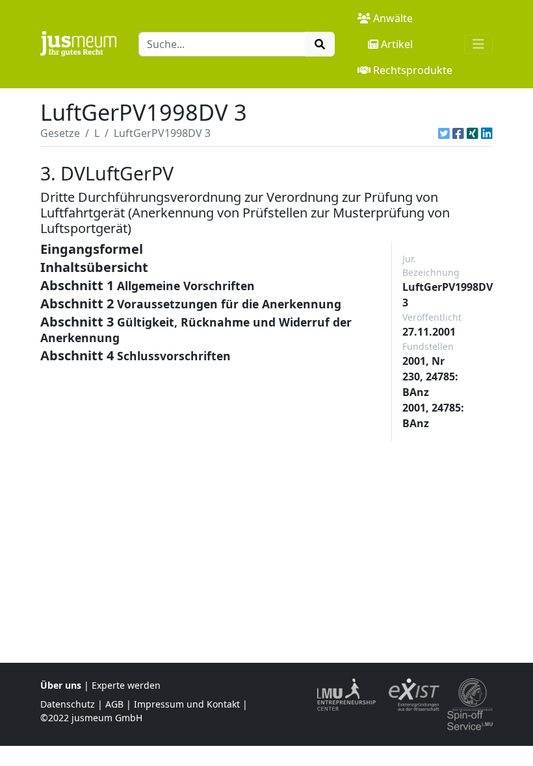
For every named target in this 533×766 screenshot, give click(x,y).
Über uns (60, 685)
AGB (114, 704)
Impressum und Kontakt (187, 704)
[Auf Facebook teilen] (458, 133)
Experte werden (126, 685)
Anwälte (393, 18)
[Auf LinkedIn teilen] (487, 133)
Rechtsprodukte (412, 70)
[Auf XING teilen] (472, 133)
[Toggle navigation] (478, 44)
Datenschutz (67, 704)
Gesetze (60, 133)
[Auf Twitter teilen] (444, 133)
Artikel (397, 44)
